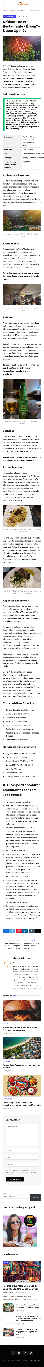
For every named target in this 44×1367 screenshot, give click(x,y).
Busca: (5, 1193)
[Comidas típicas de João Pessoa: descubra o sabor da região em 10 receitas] (22, 1085)
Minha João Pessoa (21, 958)
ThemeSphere (35, 1360)
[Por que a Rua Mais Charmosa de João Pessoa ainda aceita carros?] (22, 1271)
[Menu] (4, 4)
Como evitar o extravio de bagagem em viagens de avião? (27, 1331)
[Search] (40, 3)
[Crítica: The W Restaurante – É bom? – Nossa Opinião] (22, 48)
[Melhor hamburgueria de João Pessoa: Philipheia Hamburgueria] (22, 1010)
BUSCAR (35, 1198)
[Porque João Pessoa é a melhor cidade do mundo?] (22, 1048)
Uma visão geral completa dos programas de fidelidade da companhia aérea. (28, 1318)
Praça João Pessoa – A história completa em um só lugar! (12, 945)
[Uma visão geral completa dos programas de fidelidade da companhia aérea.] (8, 1319)
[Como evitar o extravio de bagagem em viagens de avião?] (8, 1332)
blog (6, 1262)
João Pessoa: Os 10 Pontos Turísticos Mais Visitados (31, 945)
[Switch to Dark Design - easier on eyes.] (36, 4)
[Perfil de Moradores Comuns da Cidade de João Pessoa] (8, 1307)
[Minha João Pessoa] (22, 3)
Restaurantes (9, 16)
